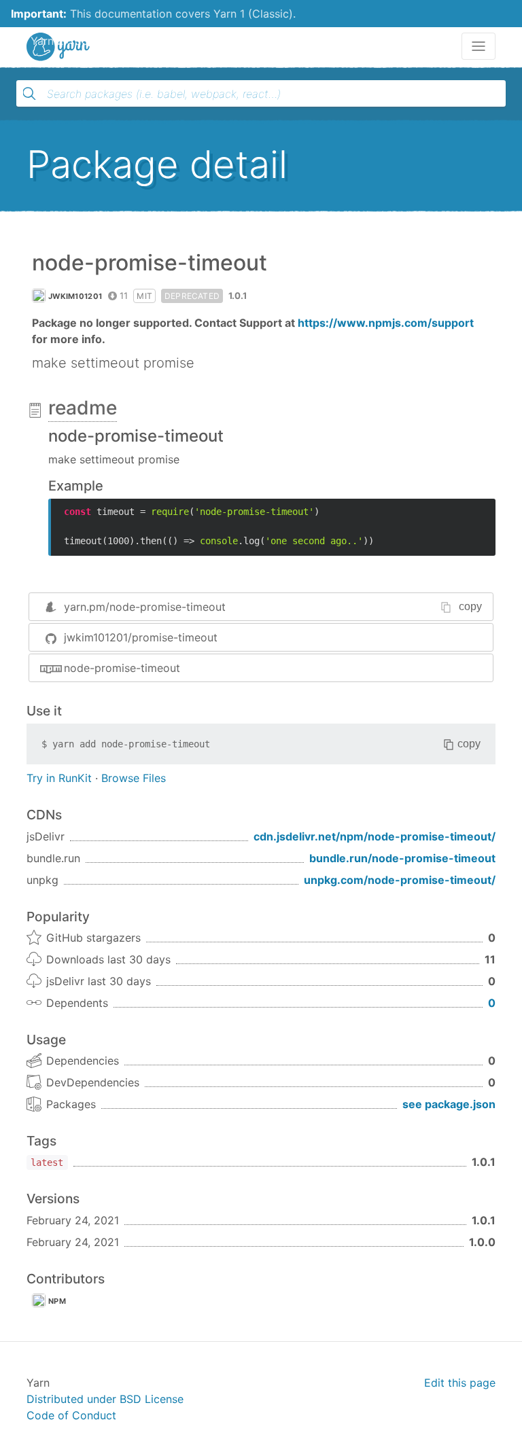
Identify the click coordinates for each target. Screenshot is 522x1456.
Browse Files (133, 778)
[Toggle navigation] (478, 46)
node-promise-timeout (122, 668)
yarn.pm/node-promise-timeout (145, 607)
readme (82, 407)
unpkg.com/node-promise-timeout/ (399, 880)
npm (57, 1301)
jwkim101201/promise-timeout (141, 637)
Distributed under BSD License (105, 1399)
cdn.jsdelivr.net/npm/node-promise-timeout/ (374, 836)
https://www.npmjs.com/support (386, 323)
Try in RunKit (59, 778)
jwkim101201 (75, 296)
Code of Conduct (71, 1415)
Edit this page (459, 1382)
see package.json (448, 1104)
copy (470, 606)
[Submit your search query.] (29, 94)
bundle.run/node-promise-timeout (402, 858)
